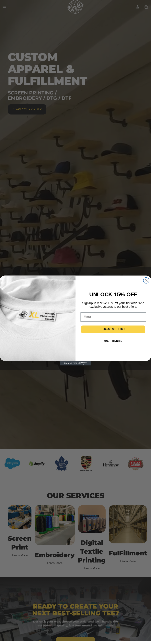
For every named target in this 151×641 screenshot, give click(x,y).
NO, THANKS (113, 341)
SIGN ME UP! (113, 329)
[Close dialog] (146, 280)
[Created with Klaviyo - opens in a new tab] (75, 363)
